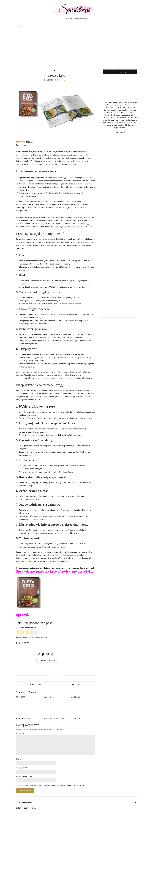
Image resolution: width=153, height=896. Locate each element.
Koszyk (34, 808)
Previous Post (35, 684)
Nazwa (19, 759)
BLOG (18, 27)
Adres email (21, 768)
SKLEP (18, 808)
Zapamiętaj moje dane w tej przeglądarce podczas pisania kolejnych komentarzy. (51, 785)
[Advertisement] (76, 48)
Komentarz (21, 733)
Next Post (75, 684)
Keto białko (76, 718)
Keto (56, 71)
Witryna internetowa (24, 776)
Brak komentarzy (61, 80)
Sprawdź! (23, 615)
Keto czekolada (23, 718)
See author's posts (47, 660)
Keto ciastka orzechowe (54, 718)
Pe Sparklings (45, 654)
